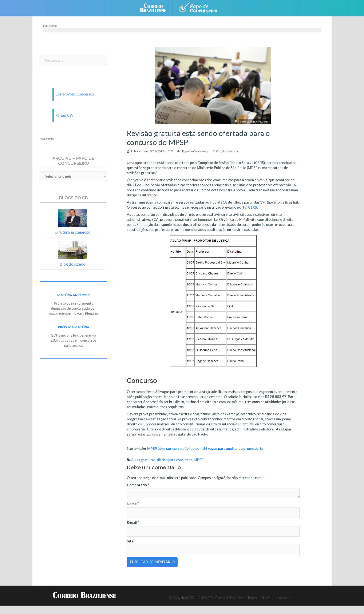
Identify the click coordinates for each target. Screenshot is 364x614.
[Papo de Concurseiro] (199, 7)
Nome (133, 503)
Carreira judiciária (227, 151)
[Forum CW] (73, 115)
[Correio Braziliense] (156, 7)
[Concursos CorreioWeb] (73, 94)
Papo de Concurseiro (195, 151)
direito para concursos (174, 460)
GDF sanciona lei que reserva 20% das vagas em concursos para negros (73, 340)
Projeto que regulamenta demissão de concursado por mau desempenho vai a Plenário (73, 308)
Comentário (138, 485)
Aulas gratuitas (143, 460)
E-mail (133, 522)
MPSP (198, 460)
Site (130, 541)
